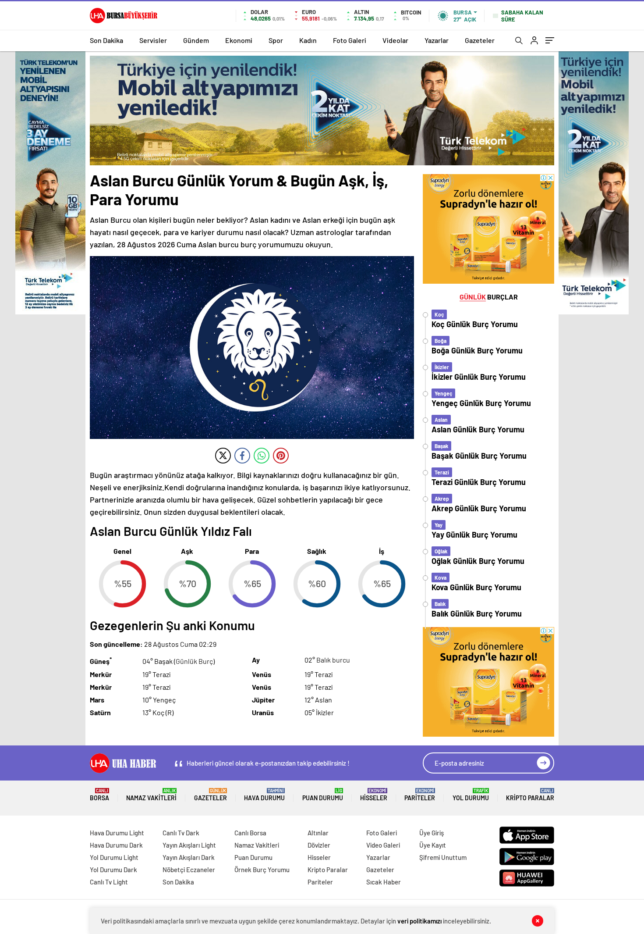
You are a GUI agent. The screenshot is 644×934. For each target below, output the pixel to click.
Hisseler (373, 795)
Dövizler (319, 845)
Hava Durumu (264, 795)
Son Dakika (106, 40)
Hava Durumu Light (117, 833)
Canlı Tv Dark (181, 833)
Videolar (395, 40)
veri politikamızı (419, 921)
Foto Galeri (349, 40)
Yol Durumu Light (114, 857)
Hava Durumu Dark (116, 845)
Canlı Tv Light (109, 882)
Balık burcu (333, 660)
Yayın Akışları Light (189, 845)
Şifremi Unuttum (443, 857)
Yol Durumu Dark (113, 869)
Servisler (153, 40)
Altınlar (318, 833)
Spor (276, 40)
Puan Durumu (322, 795)
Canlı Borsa (250, 833)
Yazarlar (437, 40)
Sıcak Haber (383, 882)
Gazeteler (480, 40)
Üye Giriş (431, 833)
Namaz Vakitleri (151, 795)
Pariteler (419, 795)
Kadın (308, 40)
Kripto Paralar (530, 795)
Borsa (99, 795)
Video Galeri (383, 845)
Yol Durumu (471, 795)
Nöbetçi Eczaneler (189, 869)
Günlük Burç (194, 661)
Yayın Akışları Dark (189, 857)
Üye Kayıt (432, 845)
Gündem (196, 40)
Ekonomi (238, 40)
